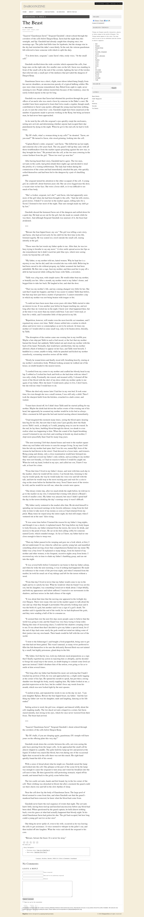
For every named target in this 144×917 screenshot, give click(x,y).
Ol (96, 67)
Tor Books (95, 108)
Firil (96, 49)
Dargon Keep (99, 47)
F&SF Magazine (97, 98)
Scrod (97, 75)
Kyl (96, 57)
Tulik (96, 79)
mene (97, 65)
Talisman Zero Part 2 (40, 852)
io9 (93, 101)
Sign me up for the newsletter (33, 902)
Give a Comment (64, 858)
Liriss (97, 63)
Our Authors (49, 12)
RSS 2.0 (55, 858)
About (31, 12)
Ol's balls (98, 69)
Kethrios (94, 103)
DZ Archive (61, 12)
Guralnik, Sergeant (101, 51)
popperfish (98, 71)
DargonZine (34, 6)
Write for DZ (72, 12)
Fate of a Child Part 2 (43, 850)
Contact (39, 12)
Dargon (97, 45)
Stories (50, 858)
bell (96, 43)
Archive (44, 858)
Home (25, 12)
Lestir (97, 61)
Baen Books (95, 96)
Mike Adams (29, 27)
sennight (97, 77)
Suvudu (94, 106)
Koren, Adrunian (100, 55)
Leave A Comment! (98, 23)
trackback (74, 858)
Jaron (97, 53)
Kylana (97, 59)
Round (97, 73)
